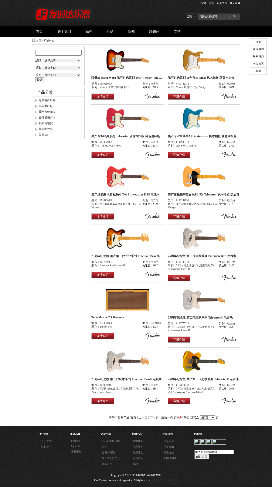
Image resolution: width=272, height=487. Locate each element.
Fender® (75, 440)
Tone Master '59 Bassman (107, 317)
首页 (38, 40)
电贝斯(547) (46, 106)
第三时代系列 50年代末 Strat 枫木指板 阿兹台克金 (201, 77)
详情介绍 (103, 96)
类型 (38, 67)
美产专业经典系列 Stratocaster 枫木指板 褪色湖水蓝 (202, 136)
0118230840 (106, 200)
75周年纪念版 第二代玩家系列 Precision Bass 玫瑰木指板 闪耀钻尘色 (213, 256)
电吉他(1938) (47, 100)
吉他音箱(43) (47, 117)
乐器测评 (138, 458)
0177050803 (106, 261)
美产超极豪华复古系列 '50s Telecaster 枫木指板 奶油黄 (203, 194)
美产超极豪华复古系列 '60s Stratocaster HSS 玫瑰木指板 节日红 (133, 194)
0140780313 (182, 261)
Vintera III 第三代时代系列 (114, 87)
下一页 (154, 417)
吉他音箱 (156, 323)
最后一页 (167, 417)
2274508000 (106, 323)
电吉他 (154, 83)
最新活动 (138, 452)
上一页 (143, 417)
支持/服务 (168, 433)
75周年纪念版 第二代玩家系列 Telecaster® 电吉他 (200, 317)
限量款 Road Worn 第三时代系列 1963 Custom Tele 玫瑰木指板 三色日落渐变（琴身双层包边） (154, 77)
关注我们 (198, 433)
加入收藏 (235, 3)
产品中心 (49, 40)
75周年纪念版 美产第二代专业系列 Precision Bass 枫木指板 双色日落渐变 (139, 256)
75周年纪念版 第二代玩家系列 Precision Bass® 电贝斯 (126, 379)
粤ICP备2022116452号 (165, 480)
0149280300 (106, 83)
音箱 (104, 446)
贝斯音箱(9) (46, 123)
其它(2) (43, 134)
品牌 (38, 60)
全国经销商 (170, 458)
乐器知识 (169, 446)
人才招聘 (45, 446)
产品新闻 (138, 446)
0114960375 (106, 142)
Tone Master (106, 326)
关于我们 (44, 433)
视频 (135, 464)
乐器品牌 (75, 433)
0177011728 (182, 385)
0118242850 (182, 200)
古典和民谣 (108, 452)
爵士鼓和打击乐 (111, 458)
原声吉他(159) (47, 111)
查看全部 (76, 451)
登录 (203, 3)
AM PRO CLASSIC (110, 145)
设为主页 (222, 3)
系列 (38, 75)
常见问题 (169, 441)
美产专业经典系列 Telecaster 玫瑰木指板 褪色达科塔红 (127, 136)
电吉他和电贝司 (111, 441)
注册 (211, 3)
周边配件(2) (46, 129)
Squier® (75, 446)
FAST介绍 (46, 441)
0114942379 (182, 142)
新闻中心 (137, 433)
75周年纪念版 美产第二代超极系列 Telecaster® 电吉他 (203, 379)
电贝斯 (154, 261)
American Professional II (112, 265)
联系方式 (169, 452)
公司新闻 (138, 441)
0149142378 (182, 83)
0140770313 (182, 323)
